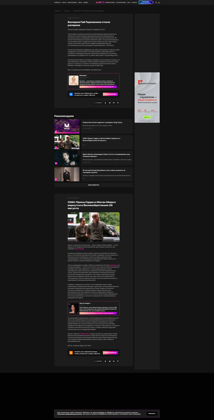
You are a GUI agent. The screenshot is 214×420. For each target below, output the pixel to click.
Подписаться (110, 94)
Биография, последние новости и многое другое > (98, 86)
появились (114, 265)
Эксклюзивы (72, 2)
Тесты (80, 2)
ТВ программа (121, 2)
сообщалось (84, 334)
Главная (57, 11)
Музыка (134, 2)
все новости (93, 185)
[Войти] (159, 2)
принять (151, 413)
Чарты (64, 2)
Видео (86, 2)
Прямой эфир (110, 2)
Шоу (128, 2)
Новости (57, 2)
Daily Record (79, 249)
